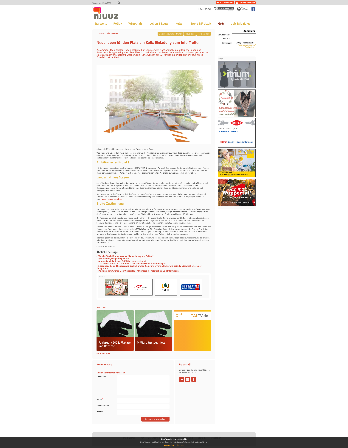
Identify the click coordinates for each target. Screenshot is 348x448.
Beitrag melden (193, 379)
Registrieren (250, 47)
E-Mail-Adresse (104, 405)
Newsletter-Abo (226, 3)
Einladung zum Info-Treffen (170, 34)
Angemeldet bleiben (247, 43)
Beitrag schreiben (247, 3)
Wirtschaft (135, 23)
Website (100, 412)
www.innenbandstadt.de (112, 199)
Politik (117, 23)
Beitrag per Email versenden (187, 379)
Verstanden (169, 445)
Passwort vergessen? (247, 45)
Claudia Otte (112, 33)
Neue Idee (190, 34)
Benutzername (224, 35)
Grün (221, 23)
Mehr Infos (180, 445)
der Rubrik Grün (103, 353)
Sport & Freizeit (201, 23)
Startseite (100, 23)
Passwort (226, 38)
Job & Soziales (240, 23)
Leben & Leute (159, 23)
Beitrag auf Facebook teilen (181, 379)
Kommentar (102, 376)
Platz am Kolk (203, 34)
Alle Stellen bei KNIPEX (228, 132)
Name (100, 399)
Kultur (179, 23)
